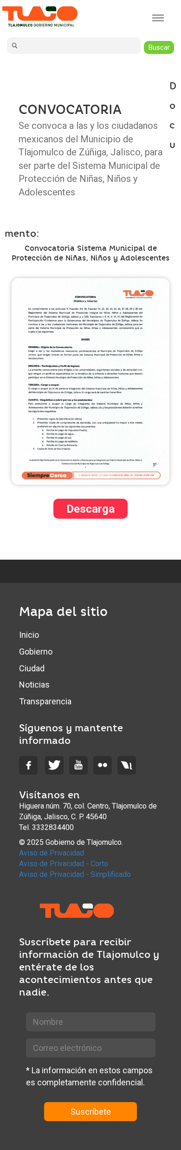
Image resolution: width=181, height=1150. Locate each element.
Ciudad (32, 668)
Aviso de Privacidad (51, 853)
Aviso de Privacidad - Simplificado (75, 874)
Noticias (34, 684)
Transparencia (45, 701)
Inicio (29, 635)
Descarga (90, 508)
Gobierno (35, 651)
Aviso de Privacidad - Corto (63, 863)
